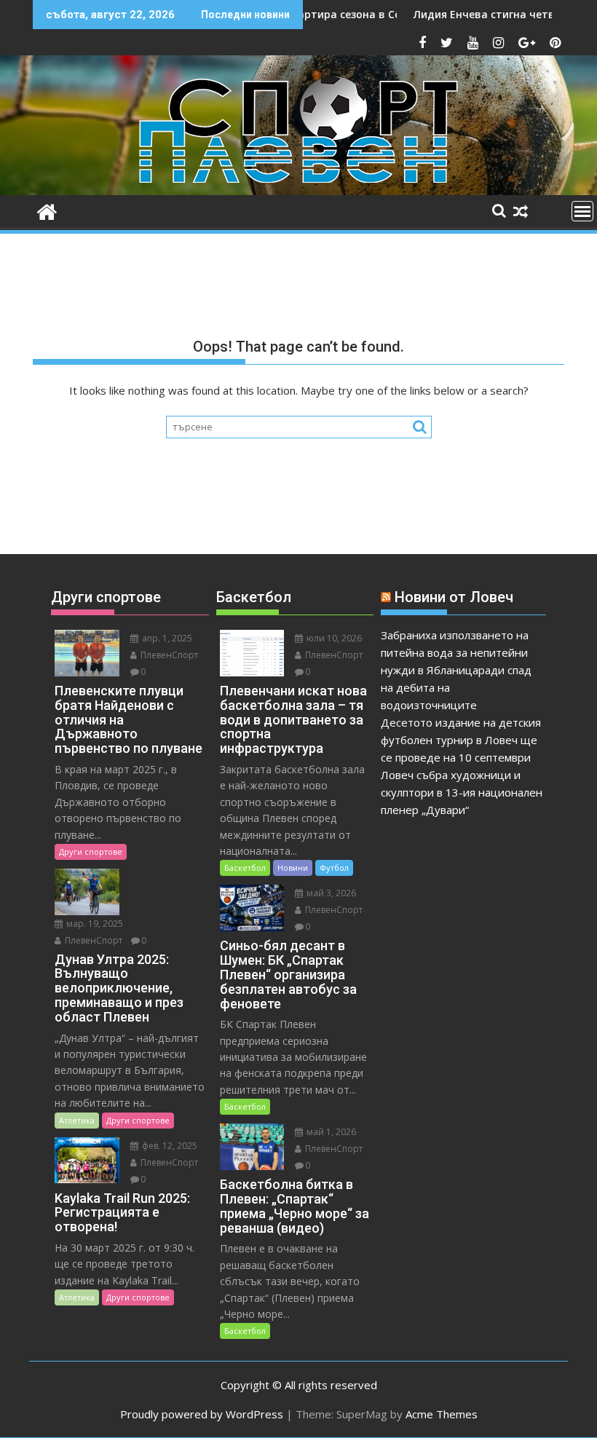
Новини (292, 867)
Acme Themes (442, 1414)
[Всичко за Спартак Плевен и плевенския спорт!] (47, 210)
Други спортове (90, 851)
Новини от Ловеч (454, 597)
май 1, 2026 (330, 1132)
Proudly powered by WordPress (201, 1414)
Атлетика (77, 1120)
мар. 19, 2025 (93, 923)
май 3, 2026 (330, 893)
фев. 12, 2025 (168, 1145)
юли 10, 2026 (333, 638)
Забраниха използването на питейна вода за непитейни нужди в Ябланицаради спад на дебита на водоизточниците (456, 670)
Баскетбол (245, 867)
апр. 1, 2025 (166, 638)
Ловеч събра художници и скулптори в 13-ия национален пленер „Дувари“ (461, 792)
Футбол (334, 867)
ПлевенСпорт (168, 655)
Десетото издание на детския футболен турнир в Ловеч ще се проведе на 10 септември (461, 740)
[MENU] (582, 211)
